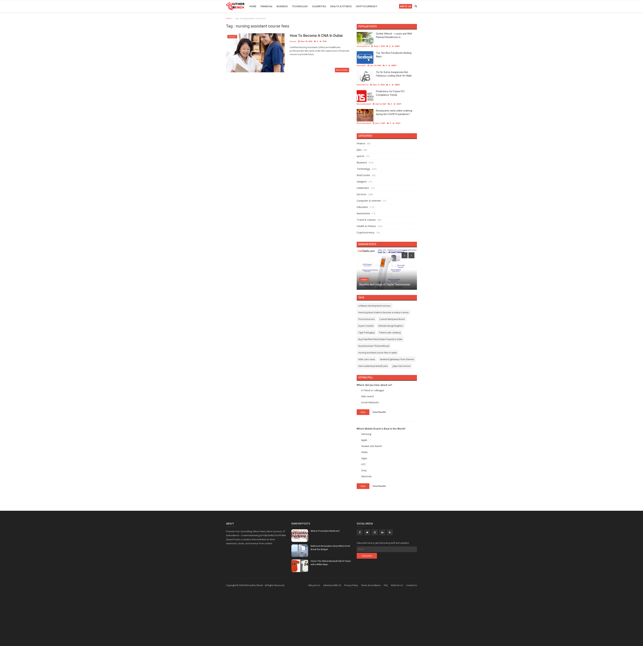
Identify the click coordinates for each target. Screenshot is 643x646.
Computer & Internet (369, 200)
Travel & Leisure (366, 219)
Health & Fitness (341, 6)
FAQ (386, 585)
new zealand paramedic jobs (373, 365)
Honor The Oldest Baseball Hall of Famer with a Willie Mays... (331, 563)
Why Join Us (314, 585)
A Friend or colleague (372, 390)
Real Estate (363, 175)
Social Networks (370, 402)
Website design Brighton (390, 325)
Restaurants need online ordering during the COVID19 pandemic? (394, 112)
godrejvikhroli (363, 46)
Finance (361, 143)
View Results (379, 411)
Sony (364, 470)
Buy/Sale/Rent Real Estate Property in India (380, 339)
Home (252, 6)
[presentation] (405, 255)
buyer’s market (366, 325)
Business (282, 6)
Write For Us (397, 585)
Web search (367, 396)
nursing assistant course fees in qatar (377, 352)
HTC (363, 464)
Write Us (405, 6)
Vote (363, 412)
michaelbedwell (364, 104)
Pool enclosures (366, 319)
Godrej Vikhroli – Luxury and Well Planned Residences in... (394, 35)
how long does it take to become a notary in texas (383, 312)
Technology (300, 6)
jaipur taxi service (401, 365)
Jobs (359, 149)
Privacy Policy (351, 585)
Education (362, 207)
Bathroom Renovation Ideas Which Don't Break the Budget (330, 548)
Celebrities (319, 6)
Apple (364, 440)
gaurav (293, 41)
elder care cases (366, 359)
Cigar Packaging (366, 332)
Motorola (366, 476)
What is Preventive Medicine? (325, 531)
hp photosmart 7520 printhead (373, 345)
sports (360, 156)
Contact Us (411, 585)
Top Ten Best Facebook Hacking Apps (393, 54)
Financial (266, 6)
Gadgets (362, 181)
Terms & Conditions (371, 585)
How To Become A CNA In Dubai (316, 35)
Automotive (363, 213)
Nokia (364, 452)
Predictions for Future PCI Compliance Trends (390, 93)
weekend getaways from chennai (397, 359)
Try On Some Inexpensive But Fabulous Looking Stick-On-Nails (394, 74)
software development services (374, 305)
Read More (341, 70)
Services (232, 36)
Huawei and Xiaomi (371, 446)
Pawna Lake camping (390, 332)
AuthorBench (363, 84)
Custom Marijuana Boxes (392, 319)
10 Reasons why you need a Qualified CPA (384, 284)
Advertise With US (332, 585)
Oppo (364, 458)
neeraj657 (361, 65)
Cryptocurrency (366, 6)
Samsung (366, 434)
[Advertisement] (321, 619)
